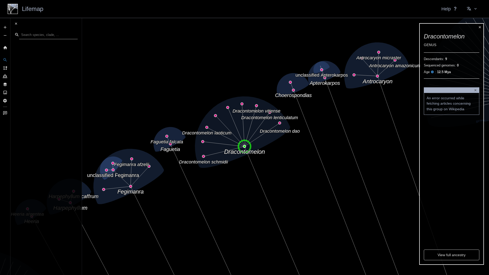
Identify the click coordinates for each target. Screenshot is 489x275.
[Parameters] (5, 101)
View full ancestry (452, 255)
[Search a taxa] (5, 60)
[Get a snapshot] (5, 92)
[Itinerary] (5, 68)
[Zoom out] (5, 35)
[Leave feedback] (5, 113)
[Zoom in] (5, 27)
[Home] (5, 48)
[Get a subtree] (5, 76)
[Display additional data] (5, 84)
